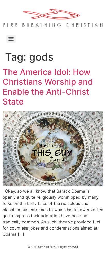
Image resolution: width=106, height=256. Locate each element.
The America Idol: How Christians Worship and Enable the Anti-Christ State (48, 87)
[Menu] (11, 39)
